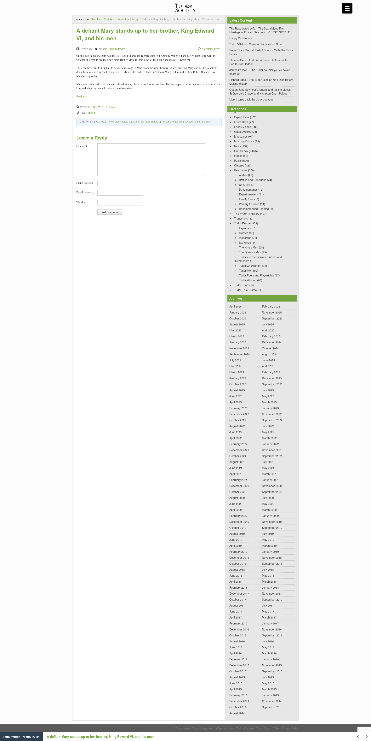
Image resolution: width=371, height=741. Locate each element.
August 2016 (237, 641)
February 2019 (238, 551)
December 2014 (239, 701)
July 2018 (268, 569)
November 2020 (272, 486)
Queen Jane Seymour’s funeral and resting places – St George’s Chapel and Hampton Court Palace (261, 91)
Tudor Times (242, 285)
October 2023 (237, 384)
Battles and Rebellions (252, 180)
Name (84, 182)
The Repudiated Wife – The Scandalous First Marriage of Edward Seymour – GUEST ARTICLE (259, 30)
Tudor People (242, 223)
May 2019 (268, 540)
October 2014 (237, 707)
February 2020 (238, 516)
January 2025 (237, 342)
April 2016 (235, 653)
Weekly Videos (225, 728)
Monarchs (245, 238)
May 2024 (235, 366)
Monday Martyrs (244, 141)
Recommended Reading (254, 209)
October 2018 (237, 563)
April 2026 (235, 306)
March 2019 (269, 546)
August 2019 (237, 534)
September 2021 (272, 456)
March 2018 (269, 581)
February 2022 (238, 444)
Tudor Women (247, 280)
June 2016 (235, 647)
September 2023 (272, 384)
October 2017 (237, 599)
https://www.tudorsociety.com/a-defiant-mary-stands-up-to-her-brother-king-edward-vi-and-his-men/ (156, 121)
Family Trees (247, 199)
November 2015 (272, 665)
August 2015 (237, 677)
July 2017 (268, 605)
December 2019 (239, 522)
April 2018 (235, 581)
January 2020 (270, 516)
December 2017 (239, 593)
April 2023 (235, 402)
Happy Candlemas (240, 38)
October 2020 (237, 492)
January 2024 (237, 378)
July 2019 (268, 534)
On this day (241, 151)
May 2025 (235, 330)
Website (80, 202)
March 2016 (269, 653)
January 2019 (270, 551)
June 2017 (235, 611)
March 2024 (236, 372)
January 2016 (270, 659)
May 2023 (268, 396)
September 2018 (272, 563)
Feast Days (241, 122)
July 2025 (268, 324)
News (237, 146)
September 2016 (272, 635)
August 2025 (237, 324)
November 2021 (272, 450)
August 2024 (269, 354)
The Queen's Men (250, 252)
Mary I (91, 112)
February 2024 (271, 372)
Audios (243, 175)
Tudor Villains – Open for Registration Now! (255, 44)
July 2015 (268, 677)
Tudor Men (245, 270)
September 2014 (272, 707)
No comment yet (211, 48)
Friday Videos (242, 127)
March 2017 (269, 617)
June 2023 (235, 396)
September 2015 (272, 671)
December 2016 (239, 629)
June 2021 (235, 468)
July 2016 (268, 641)
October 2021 (237, 456)
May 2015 (268, 683)
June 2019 (235, 540)
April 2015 (235, 689)
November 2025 (272, 312)
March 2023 (269, 402)
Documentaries (248, 189)
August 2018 (237, 569)
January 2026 (237, 312)
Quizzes (239, 165)
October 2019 (237, 528)
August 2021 (237, 462)
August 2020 (237, 498)
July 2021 (268, 462)
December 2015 (239, 665)
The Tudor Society (102, 19)
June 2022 (235, 432)
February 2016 (238, 659)
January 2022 (270, 444)
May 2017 (268, 611)
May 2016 (268, 647)
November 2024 (239, 348)
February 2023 (238, 408)
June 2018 (235, 575)
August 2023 (237, 390)
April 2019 (235, 546)
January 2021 (270, 480)
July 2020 (268, 498)
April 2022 (235, 438)
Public (238, 160)
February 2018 (238, 587)
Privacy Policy (290, 728)
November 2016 (272, 629)
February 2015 (238, 695)
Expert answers (248, 194)
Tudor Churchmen (250, 266)
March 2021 (269, 474)
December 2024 (272, 342)
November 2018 (272, 557)
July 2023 (268, 390)
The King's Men (248, 247)
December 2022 (239, 414)
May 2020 (268, 504)
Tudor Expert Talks (267, 728)
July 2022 (268, 426)
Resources (240, 170)
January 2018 (270, 587)
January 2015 (270, 695)
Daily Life (244, 185)
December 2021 (239, 450)
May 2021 (268, 468)
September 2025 (272, 318)
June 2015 (235, 683)
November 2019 (272, 522)
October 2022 (237, 420)
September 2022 (272, 420)
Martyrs (243, 233)
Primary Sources (249, 204)
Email (84, 192)
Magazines (241, 136)
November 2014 (272, 701)
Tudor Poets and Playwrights (256, 275)
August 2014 (237, 713)
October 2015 (237, 671)
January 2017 (270, 623)
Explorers (245, 228)
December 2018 (239, 557)
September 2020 (272, 492)
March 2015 (269, 689)
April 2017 (235, 617)
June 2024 (268, 360)
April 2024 (268, 366)
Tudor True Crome (245, 290)
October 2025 (237, 318)
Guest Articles (242, 131)
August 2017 (237, 605)
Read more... (83, 96)
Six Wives (245, 242)
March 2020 (269, 510)
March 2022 (269, 438)
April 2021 (235, 474)
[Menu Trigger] (347, 8)
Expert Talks (241, 117)
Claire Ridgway (116, 48)
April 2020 (235, 510)
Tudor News (182, 728)
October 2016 (237, 635)
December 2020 (239, 486)
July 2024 (235, 360)
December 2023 (272, 378)
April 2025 (268, 330)
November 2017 (272, 593)
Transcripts (241, 218)
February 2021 (238, 480)
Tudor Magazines (203, 728)
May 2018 (268, 575)
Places (238, 156)
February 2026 (271, 306)
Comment (81, 146)
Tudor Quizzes (245, 728)
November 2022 (272, 414)
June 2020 (235, 504)
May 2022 (268, 432)
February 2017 (238, 623)
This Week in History (126, 19)
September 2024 (239, 354)
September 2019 (272, 528)
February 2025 (271, 336)
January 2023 (270, 408)
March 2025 (236, 336)
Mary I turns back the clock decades (251, 99)
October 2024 (270, 348)
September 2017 (272, 599)
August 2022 (237, 426)
